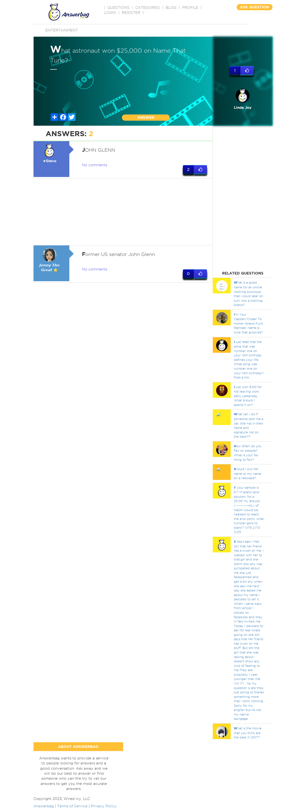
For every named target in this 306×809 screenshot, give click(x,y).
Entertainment (61, 30)
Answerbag (43, 806)
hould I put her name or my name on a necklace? (247, 473)
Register (131, 13)
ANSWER (145, 117)
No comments (94, 165)
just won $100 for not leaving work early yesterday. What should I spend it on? (248, 395)
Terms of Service (72, 806)
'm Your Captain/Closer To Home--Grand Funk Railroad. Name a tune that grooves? (248, 323)
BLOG (171, 8)
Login (110, 13)
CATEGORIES (147, 8)
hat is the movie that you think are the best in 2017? (248, 732)
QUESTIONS (118, 8)
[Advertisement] (123, 211)
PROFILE (190, 8)
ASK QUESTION (254, 7)
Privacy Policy (103, 806)
